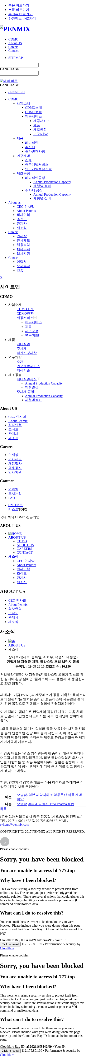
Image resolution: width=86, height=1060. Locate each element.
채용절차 (23, 245)
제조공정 (40, 129)
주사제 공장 (34, 190)
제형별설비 (33, 387)
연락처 (22, 261)
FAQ (20, 270)
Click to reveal (10, 944)
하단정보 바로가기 (22, 18)
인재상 (22, 236)
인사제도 (23, 240)
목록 (3, 809)
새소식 (22, 228)
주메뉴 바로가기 (20, 14)
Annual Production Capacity (52, 182)
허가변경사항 (35, 151)
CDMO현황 (33, 112)
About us (14, 202)
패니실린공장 (35, 178)
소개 (28, 160)
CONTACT (25, 552)
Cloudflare (7, 948)
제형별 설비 (42, 186)
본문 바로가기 (18, 5)
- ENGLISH (16, 92)
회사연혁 (23, 214)
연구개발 (23, 156)
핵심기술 (23, 370)
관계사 (22, 223)
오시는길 (23, 266)
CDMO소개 (33, 107)
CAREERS (24, 548)
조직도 (22, 219)
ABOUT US (25, 545)
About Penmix (26, 211)
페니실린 (31, 142)
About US (15, 43)
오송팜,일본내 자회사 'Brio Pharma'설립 (45, 804)
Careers (13, 47)
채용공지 (23, 249)
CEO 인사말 (25, 206)
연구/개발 (40, 134)
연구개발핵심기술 (38, 169)
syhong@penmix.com (14, 824)
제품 (36, 125)
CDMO (13, 39)
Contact (13, 50)
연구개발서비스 (36, 164)
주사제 (30, 147)
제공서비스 (34, 116)
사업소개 (23, 103)
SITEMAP (15, 57)
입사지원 (23, 253)
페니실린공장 (27, 379)
